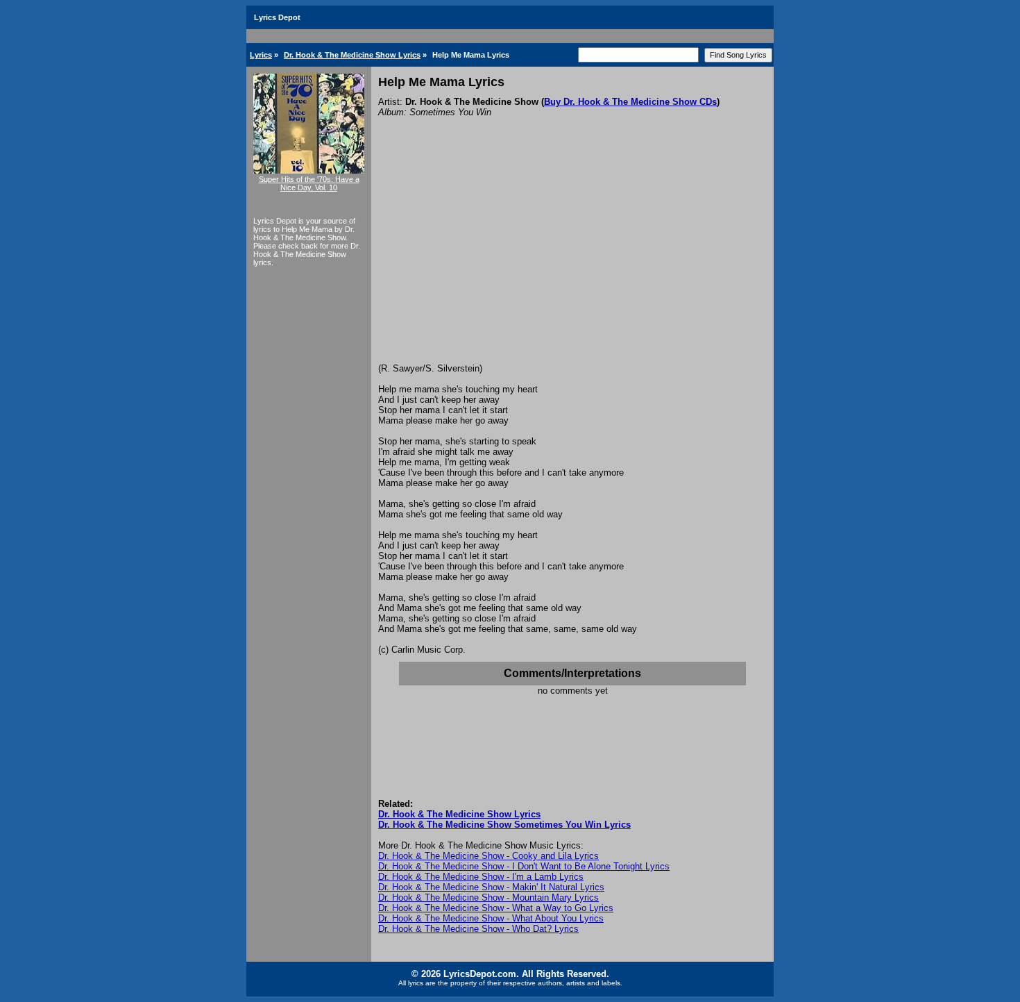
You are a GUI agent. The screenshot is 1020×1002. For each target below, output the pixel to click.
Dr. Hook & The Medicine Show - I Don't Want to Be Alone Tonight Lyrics (524, 866)
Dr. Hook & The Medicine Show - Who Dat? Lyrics (478, 929)
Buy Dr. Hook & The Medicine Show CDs (630, 102)
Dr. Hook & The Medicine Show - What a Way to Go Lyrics (495, 908)
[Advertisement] (572, 259)
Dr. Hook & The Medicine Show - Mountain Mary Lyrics (488, 897)
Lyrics (261, 55)
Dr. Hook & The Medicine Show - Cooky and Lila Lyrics (488, 856)
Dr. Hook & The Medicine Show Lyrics (352, 55)
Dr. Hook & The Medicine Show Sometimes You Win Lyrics (504, 824)
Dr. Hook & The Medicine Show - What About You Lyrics (491, 918)
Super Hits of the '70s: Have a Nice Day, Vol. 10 (309, 183)
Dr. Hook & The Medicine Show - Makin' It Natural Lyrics (491, 887)
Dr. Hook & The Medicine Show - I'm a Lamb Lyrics (481, 876)
